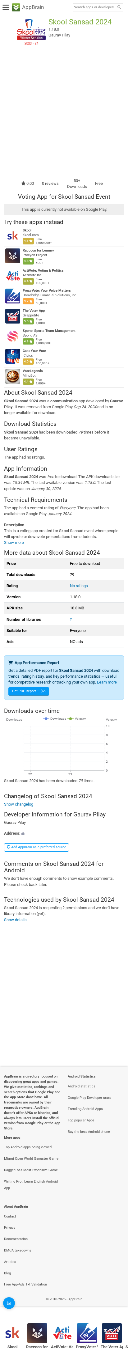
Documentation (16, 1239)
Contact (10, 1216)
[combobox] (94, 7)
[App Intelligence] (9, 1303)
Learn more (107, 682)
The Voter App (34, 311)
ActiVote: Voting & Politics (43, 271)
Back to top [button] (116, 1306)
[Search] (119, 7)
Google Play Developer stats (89, 1098)
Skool (27, 230)
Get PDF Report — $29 (29, 691)
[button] (64, 833)
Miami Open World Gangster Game (31, 1159)
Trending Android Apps (85, 1109)
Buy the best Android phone (89, 1132)
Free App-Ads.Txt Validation (25, 1284)
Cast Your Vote (34, 351)
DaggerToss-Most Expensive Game (31, 1170)
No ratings (79, 585)
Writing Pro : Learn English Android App (31, 1184)
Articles (10, 1262)
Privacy (9, 1228)
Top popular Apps (81, 1120)
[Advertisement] (64, 112)
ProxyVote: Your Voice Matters (47, 291)
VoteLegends (33, 371)
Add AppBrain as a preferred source (38, 847)
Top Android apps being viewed (28, 1147)
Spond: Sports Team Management (49, 331)
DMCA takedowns (17, 1250)
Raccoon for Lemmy (38, 250)
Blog (7, 1273)
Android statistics (81, 1086)
